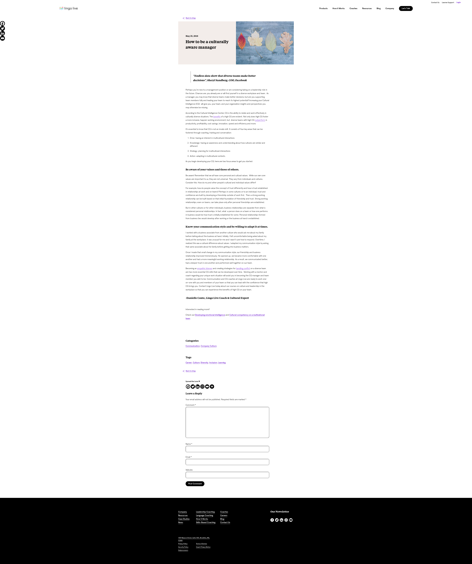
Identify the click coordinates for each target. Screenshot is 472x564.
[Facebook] (188, 386)
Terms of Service (201, 544)
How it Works (202, 519)
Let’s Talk (406, 8)
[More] (212, 386)
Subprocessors (183, 550)
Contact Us (435, 2)
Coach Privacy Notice (203, 547)
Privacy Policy (182, 544)
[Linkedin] (197, 386)
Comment (191, 405)
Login (459, 2)
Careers (223, 515)
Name (189, 444)
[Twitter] (193, 386)
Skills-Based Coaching (205, 522)
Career (189, 362)
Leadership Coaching (205, 512)
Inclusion (213, 362)
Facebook (272, 520)
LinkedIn (281, 520)
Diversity (204, 362)
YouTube (291, 520)
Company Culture (209, 346)
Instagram (286, 520)
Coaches (353, 8)
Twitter (277, 520)
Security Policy (183, 547)
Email (189, 457)
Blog (379, 8)
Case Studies (184, 519)
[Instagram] (202, 386)
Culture (196, 362)
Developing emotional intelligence (210, 315)
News (180, 522)
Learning (222, 362)
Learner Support (448, 2)
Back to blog (190, 18)
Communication (193, 346)
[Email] (207, 386)
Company (182, 512)
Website (189, 470)
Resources (183, 515)
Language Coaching (204, 515)
